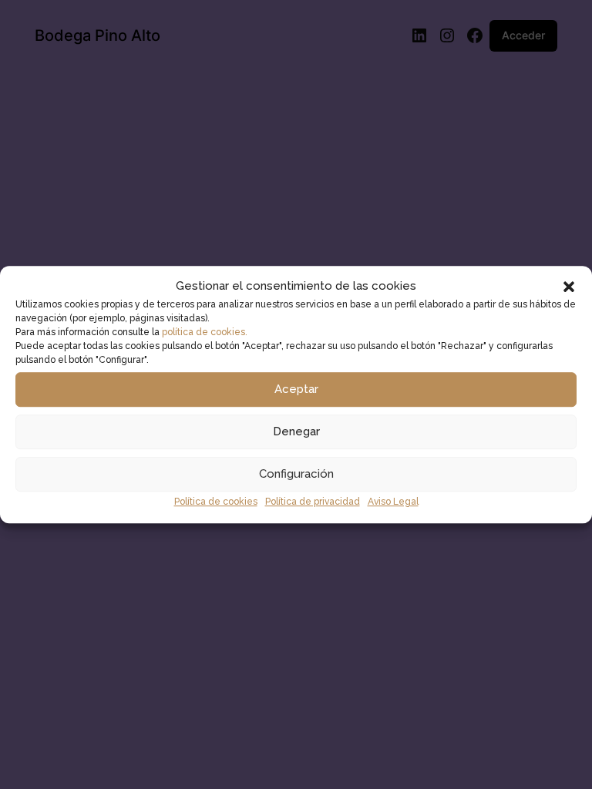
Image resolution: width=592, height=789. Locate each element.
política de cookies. (204, 332)
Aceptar (296, 390)
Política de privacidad (312, 501)
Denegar (296, 432)
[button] (569, 286)
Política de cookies (215, 501)
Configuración (296, 475)
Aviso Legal (393, 501)
